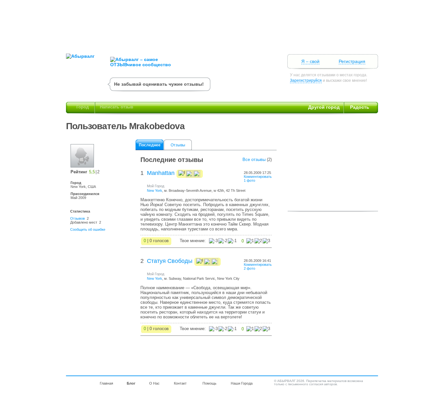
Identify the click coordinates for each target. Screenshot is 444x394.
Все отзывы (254, 159)
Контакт (180, 383)
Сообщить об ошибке (87, 229)
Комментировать (258, 177)
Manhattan (161, 173)
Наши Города (242, 383)
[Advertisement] (222, 24)
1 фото (249, 180)
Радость (359, 107)
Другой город (324, 107)
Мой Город (155, 186)
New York (154, 190)
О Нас (154, 383)
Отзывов (77, 218)
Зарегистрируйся (306, 80)
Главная (106, 383)
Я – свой (310, 61)
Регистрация (352, 61)
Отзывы (178, 145)
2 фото (249, 268)
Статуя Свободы (169, 261)
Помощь (209, 383)
